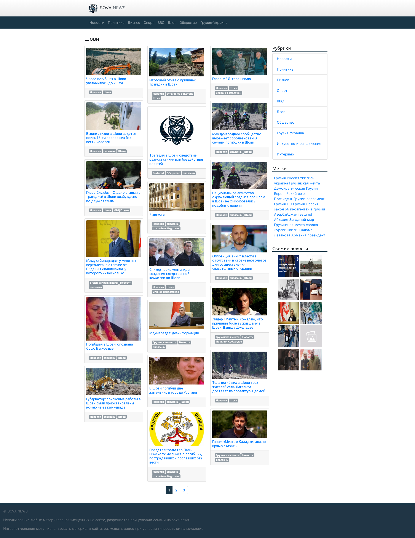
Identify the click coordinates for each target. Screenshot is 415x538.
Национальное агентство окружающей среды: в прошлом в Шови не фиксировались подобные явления (238, 199)
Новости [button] (96, 22)
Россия (293, 178)
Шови (107, 92)
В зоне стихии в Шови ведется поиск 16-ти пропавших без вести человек (111, 138)
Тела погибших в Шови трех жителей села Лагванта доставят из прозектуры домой (238, 387)
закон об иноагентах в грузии (299, 209)
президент (316, 235)
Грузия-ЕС (283, 204)
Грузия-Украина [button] (213, 22)
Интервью (285, 154)
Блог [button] (172, 22)
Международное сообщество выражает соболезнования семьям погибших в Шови (236, 138)
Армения (298, 235)
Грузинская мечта (164, 342)
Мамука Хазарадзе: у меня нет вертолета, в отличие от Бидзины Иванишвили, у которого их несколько (111, 267)
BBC (280, 101)
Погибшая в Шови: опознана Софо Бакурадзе (109, 346)
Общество (173, 173)
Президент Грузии (289, 199)
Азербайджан (285, 214)
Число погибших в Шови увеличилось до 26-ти (106, 81)
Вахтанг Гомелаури (228, 92)
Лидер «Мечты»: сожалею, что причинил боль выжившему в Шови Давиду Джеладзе (237, 323)
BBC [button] (161, 22)
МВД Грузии (121, 210)
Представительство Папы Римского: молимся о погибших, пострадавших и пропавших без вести (175, 456)
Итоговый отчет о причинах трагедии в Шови (172, 82)
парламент (315, 199)
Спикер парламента (166, 291)
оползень (109, 151)
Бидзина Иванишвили (104, 282)
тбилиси (307, 178)
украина (281, 183)
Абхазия (281, 219)
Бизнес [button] (134, 22)
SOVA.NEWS (18, 511)
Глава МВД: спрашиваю (231, 79)
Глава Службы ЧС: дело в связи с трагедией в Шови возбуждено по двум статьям (113, 197)
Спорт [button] (149, 22)
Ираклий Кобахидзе (229, 341)
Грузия (280, 178)
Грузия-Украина (290, 133)
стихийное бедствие (180, 93)
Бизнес (283, 80)
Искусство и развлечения (299, 143)
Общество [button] (188, 22)
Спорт (282, 90)
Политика (285, 69)
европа (312, 225)
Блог (281, 112)
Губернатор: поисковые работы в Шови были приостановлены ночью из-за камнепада (113, 403)
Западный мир (301, 219)
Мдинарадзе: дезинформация (174, 333)
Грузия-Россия (306, 204)
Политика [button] (116, 22)
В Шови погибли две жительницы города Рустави (173, 390)
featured (158, 173)
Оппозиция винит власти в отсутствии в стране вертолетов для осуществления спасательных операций (239, 262)
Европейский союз (290, 193)
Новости (95, 92)
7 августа (157, 214)
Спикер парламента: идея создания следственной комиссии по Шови (170, 274)
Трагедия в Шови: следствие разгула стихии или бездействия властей (176, 159)
